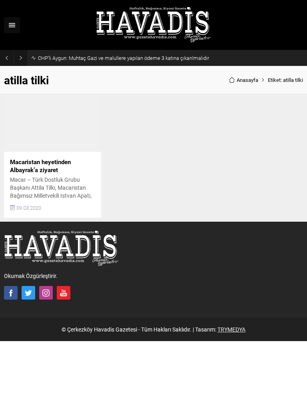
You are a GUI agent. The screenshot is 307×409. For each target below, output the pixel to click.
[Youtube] (63, 293)
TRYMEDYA (231, 329)
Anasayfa (247, 79)
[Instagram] (46, 293)
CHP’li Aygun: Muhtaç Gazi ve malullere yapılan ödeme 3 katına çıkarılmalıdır (123, 58)
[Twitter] (28, 293)
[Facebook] (11, 293)
